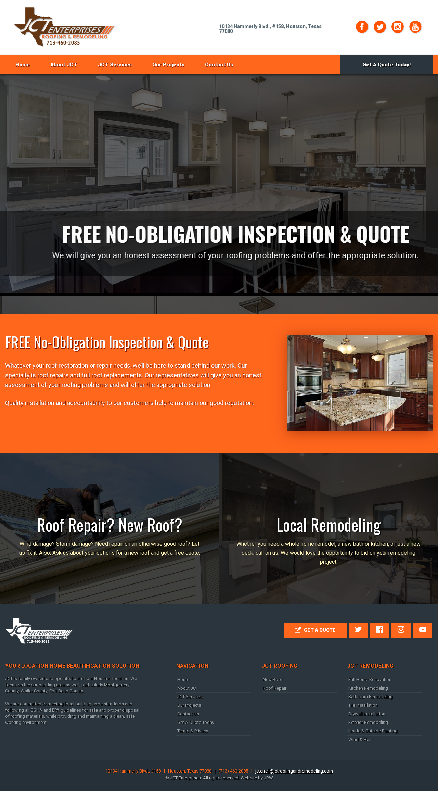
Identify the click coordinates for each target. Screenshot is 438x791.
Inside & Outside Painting (373, 730)
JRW (268, 777)
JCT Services (115, 65)
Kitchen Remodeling (368, 688)
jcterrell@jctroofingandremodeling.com (294, 771)
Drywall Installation (366, 713)
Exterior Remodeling (368, 722)
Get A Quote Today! (386, 65)
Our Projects (168, 65)
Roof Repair (274, 688)
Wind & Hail (359, 739)
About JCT (63, 65)
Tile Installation (363, 705)
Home (22, 65)
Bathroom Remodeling (370, 696)
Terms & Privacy (192, 730)
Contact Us (219, 65)
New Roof (273, 679)
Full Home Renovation (369, 679)
